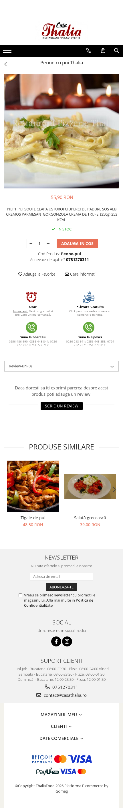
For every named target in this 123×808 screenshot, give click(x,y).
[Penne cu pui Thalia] (61, 131)
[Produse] (8, 52)
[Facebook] (56, 641)
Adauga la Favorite (38, 274)
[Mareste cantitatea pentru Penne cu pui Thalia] (48, 243)
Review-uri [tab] (20, 366)
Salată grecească (90, 517)
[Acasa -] (61, 31)
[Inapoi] (4, 64)
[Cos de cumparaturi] (103, 50)
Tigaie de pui (33, 517)
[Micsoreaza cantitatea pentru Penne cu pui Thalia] (31, 243)
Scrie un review (61, 406)
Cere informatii (82, 274)
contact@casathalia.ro (65, 695)
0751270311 (64, 687)
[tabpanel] (61, 131)
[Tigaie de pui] (33, 486)
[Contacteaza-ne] (88, 50)
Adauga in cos (77, 243)
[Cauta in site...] (116, 50)
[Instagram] (67, 641)
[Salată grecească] (90, 486)
